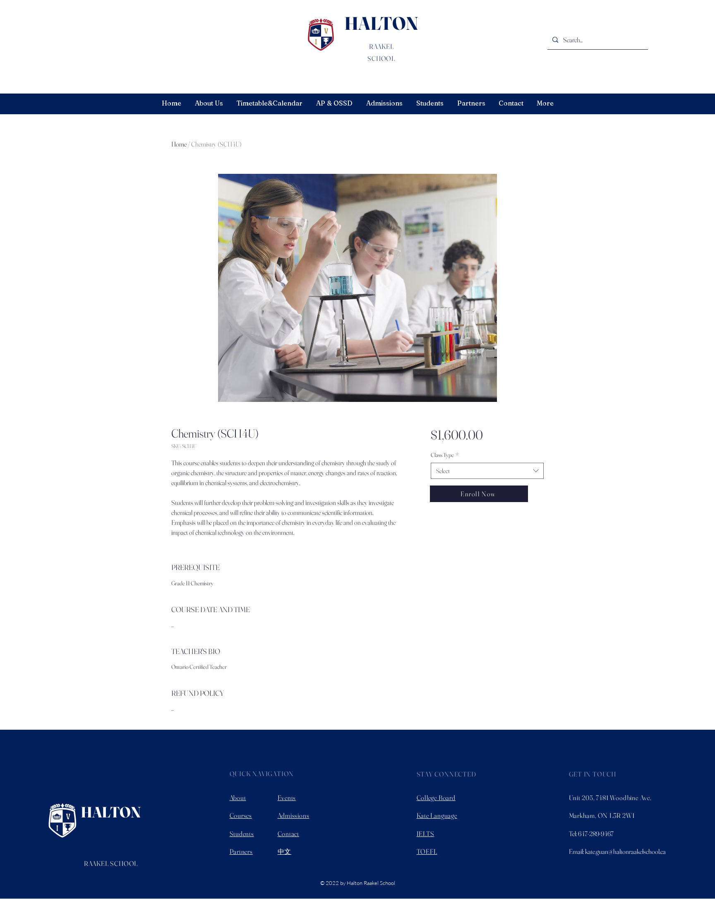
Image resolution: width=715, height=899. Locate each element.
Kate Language (437, 815)
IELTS (425, 833)
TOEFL (427, 851)
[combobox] (487, 471)
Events (287, 797)
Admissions (294, 815)
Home (179, 144)
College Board (436, 797)
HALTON (381, 23)
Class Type (445, 455)
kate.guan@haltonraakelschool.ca (625, 851)
